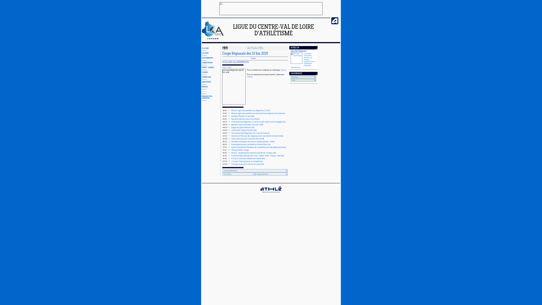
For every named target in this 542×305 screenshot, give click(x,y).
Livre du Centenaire (298, 51)
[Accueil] (213, 39)
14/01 (225, 113)
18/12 (225, 141)
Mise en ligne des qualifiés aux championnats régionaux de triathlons (258, 113)
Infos (224, 67)
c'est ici (283, 70)
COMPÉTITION (207, 63)
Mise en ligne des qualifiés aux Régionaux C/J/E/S (250, 110)
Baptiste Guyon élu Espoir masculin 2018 (247, 125)
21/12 (225, 136)
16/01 (225, 110)
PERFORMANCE (207, 58)
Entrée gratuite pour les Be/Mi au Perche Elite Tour (251, 144)
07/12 (225, 161)
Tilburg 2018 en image (240, 150)
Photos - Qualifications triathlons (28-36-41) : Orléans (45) (253, 153)
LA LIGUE (205, 53)
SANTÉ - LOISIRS (208, 67)
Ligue (229, 67)
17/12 (225, 147)
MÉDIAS (205, 87)
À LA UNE (205, 48)
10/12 (225, 153)
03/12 (225, 164)
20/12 (225, 139)
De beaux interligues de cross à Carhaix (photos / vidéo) (253, 141)
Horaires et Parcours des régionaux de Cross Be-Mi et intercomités (257, 136)
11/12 (224, 150)
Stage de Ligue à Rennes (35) (242, 127)
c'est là (250, 77)
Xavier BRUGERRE (239, 62)
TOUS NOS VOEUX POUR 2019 (244, 130)
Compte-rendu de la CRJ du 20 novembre (247, 164)
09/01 (225, 125)
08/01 (225, 127)
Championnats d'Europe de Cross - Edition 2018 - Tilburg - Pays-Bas (257, 156)
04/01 (225, 130)
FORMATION (206, 77)
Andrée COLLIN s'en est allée (242, 116)
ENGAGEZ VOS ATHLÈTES (207, 97)
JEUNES (205, 72)
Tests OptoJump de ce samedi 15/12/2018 (247, 139)
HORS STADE (206, 82)
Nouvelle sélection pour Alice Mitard (245, 119)
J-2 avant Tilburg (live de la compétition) (246, 161)
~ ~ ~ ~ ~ (204, 91)
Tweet (253, 58)
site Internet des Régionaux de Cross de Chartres (250, 133)
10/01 (225, 119)
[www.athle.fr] (334, 24)
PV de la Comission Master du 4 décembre (248, 158)
